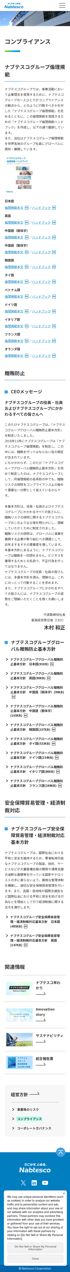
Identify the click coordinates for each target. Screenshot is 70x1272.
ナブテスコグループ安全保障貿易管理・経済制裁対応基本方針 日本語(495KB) (35, 922)
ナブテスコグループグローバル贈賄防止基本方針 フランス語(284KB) (36, 783)
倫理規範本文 (14, 207)
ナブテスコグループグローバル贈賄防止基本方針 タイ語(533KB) (36, 741)
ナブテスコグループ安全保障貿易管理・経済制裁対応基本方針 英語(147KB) (35, 940)
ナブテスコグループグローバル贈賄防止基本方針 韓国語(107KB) (36, 727)
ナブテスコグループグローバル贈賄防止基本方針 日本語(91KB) (36, 661)
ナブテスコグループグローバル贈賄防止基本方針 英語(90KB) (36, 675)
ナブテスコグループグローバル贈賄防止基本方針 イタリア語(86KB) (36, 769)
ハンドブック (41, 207)
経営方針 (19, 1094)
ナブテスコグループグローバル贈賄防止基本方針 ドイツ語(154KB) (36, 755)
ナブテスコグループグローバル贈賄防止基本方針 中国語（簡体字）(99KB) (37, 689)
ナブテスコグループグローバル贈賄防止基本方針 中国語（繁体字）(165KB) (36, 711)
